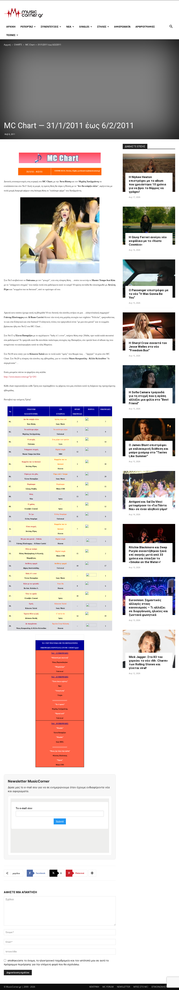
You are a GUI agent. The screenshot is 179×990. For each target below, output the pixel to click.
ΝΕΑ (68, 26)
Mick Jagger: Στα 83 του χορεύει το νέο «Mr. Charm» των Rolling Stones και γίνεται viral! (148, 662)
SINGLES (84, 26)
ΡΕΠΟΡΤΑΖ (26, 26)
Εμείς (31, 604)
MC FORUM (108, 986)
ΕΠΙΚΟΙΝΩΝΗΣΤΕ (160, 986)
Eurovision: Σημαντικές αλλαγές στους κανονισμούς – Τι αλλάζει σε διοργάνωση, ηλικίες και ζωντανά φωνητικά (148, 607)
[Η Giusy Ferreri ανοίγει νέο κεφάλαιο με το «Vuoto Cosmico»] (149, 226)
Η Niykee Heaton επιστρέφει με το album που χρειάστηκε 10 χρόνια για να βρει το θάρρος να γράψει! (147, 184)
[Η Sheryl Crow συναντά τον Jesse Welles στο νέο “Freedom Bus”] (149, 331)
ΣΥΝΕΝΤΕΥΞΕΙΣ (49, 26)
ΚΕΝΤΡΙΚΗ (94, 986)
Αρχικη (11, 26)
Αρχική (7, 44)
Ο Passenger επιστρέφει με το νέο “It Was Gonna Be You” (149, 293)
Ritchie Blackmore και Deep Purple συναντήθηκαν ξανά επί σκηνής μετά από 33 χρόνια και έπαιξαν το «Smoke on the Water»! (148, 555)
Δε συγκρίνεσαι (31, 624)
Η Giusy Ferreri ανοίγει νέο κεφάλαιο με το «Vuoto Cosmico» (148, 240)
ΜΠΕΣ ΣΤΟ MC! (140, 986)
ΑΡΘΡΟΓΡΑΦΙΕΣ (145, 26)
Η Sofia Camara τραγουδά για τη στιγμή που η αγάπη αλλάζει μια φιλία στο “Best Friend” (149, 397)
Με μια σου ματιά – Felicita (31, 539)
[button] (171, 27)
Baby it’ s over (31, 573)
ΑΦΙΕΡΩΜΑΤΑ (122, 26)
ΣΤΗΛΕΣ (101, 26)
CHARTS (18, 44)
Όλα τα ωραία (31, 594)
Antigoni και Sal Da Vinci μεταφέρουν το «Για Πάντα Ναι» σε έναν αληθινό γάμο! (148, 505)
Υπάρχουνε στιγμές (31, 449)
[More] (92, 873)
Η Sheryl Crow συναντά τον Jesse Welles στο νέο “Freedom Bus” (148, 346)
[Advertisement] (111, 13)
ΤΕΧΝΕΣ (10, 35)
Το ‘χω (31, 514)
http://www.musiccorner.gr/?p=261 (20, 376)
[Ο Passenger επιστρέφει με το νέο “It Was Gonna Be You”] (149, 278)
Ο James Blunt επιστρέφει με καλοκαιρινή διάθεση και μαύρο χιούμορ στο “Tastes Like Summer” (148, 450)
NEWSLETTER (123, 986)
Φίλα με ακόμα (31, 549)
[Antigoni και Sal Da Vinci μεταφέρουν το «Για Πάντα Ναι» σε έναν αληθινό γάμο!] (149, 490)
